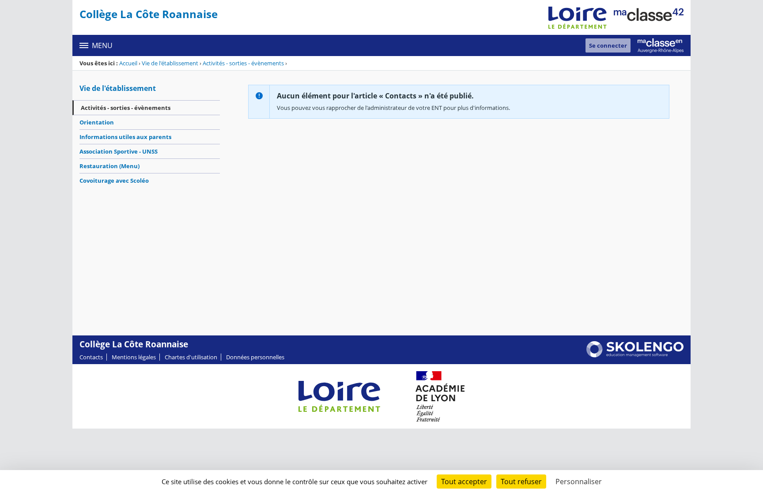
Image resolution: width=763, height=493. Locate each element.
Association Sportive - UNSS (118, 151)
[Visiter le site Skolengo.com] (635, 355)
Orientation (96, 122)
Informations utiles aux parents (125, 137)
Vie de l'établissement (170, 63)
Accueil (128, 63)
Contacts (91, 357)
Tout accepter (464, 481)
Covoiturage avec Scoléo (114, 180)
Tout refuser (521, 481)
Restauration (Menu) (109, 166)
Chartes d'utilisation (191, 357)
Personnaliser (578, 481)
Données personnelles (255, 357)
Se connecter (608, 45)
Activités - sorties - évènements (243, 63)
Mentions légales (134, 357)
